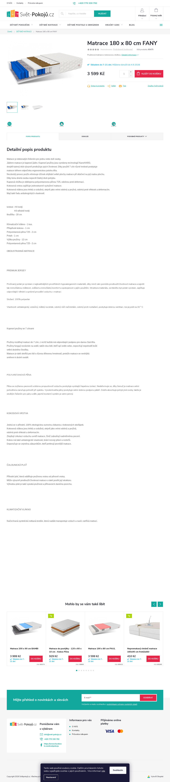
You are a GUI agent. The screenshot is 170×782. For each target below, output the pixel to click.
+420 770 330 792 (51, 739)
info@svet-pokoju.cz (52, 734)
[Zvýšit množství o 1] (131, 72)
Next (160, 604)
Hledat (102, 13)
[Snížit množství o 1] (131, 75)
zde (103, 771)
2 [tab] (79, 670)
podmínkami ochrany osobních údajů (122, 704)
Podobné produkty (135, 136)
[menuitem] (21, 25)
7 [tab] (91, 670)
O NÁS (9, 3)
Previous (154, 604)
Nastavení (51, 777)
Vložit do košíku (151, 73)
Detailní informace (129, 55)
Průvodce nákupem (35, 3)
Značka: (155, 86)
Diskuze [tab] (85, 136)
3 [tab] (81, 670)
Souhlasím (118, 770)
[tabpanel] (26, 639)
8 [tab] (93, 670)
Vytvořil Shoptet (157, 776)
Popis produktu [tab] (33, 136)
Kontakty (20, 3)
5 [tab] (86, 670)
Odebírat (148, 697)
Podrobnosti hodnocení (123, 49)
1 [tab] (76, 670)
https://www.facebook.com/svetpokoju (53, 745)
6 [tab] (88, 670)
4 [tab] (83, 670)
